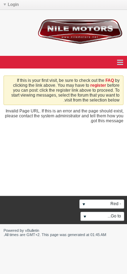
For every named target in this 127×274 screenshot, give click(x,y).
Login (13, 4)
